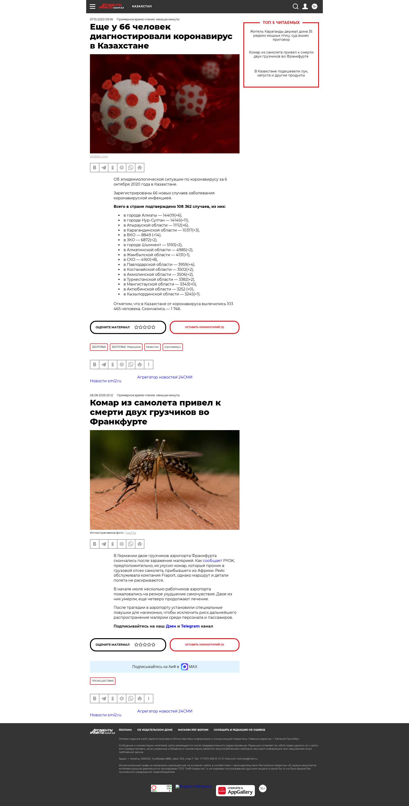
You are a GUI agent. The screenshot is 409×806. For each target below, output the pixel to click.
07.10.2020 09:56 (101, 19)
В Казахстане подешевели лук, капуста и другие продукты (281, 73)
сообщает (212, 560)
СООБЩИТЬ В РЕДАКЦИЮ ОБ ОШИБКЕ (239, 729)
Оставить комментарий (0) (204, 327)
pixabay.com (99, 156)
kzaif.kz (131, 532)
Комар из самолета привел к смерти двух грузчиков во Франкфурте (281, 54)
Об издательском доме (155, 729)
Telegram (190, 626)
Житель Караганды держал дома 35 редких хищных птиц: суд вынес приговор (281, 36)
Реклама (125, 729)
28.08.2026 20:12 (101, 395)
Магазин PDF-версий (193, 729)
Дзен (171, 626)
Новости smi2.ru (105, 381)
